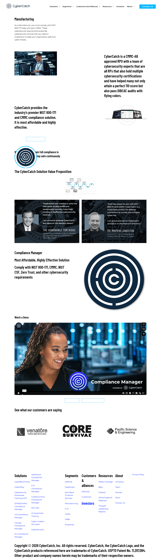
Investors (88, 503)
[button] (147, 6)
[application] (59, 6)
